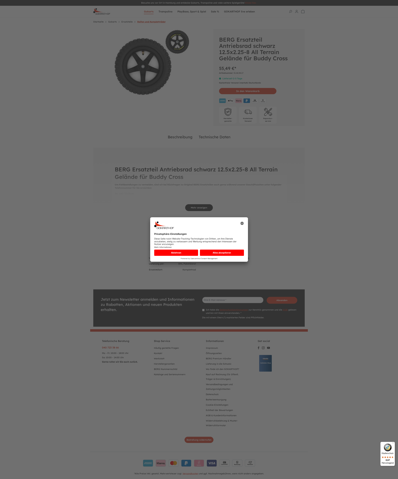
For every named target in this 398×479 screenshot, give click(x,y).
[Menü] (393, 444)
